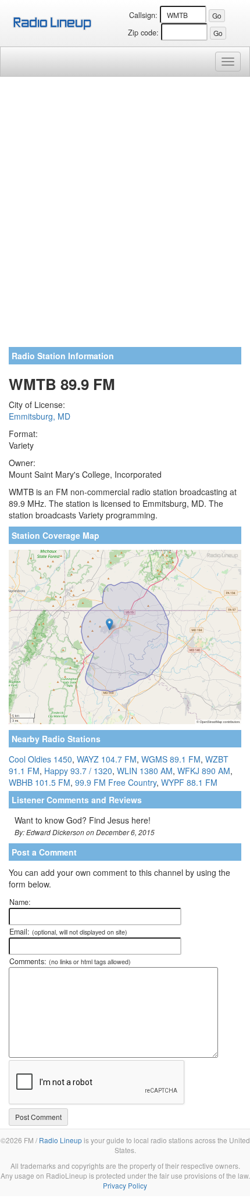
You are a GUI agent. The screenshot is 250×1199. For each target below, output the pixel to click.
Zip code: (143, 32)
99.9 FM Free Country (115, 782)
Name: (20, 902)
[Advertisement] (125, 216)
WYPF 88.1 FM (189, 782)
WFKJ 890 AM (203, 770)
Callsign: (143, 15)
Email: (68, 931)
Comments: (70, 961)
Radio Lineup (60, 1140)
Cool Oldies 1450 (40, 759)
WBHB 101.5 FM (39, 782)
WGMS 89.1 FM (171, 759)
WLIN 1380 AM (145, 770)
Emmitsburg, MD (39, 416)
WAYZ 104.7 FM (107, 759)
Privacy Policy (125, 1185)
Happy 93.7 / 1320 (78, 770)
